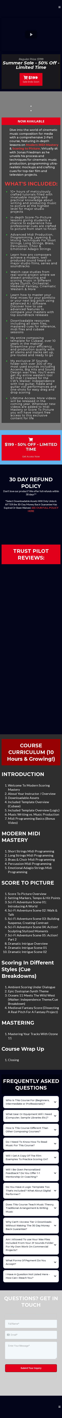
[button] (59, 7)
